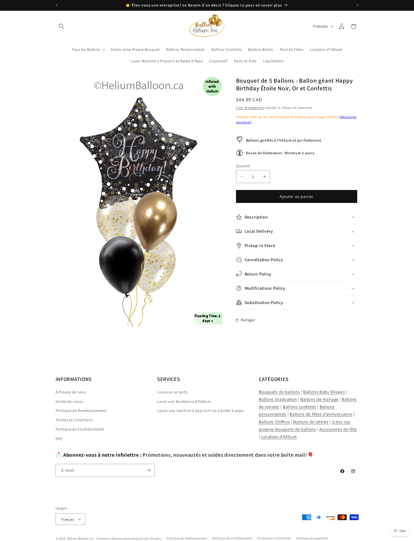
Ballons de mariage (319, 399)
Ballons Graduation (278, 399)
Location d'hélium (279, 436)
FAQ (59, 438)
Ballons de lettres (310, 422)
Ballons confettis (299, 407)
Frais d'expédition (250, 107)
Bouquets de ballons (279, 392)
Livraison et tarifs (172, 392)
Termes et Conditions (74, 420)
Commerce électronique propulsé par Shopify (128, 538)
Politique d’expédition (312, 538)
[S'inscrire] (148, 470)
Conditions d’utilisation (274, 538)
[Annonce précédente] (56, 5)
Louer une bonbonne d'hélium (184, 401)
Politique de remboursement (187, 538)
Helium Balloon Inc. (81, 538)
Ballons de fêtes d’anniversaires (321, 414)
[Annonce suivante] (357, 5)
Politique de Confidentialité (80, 429)
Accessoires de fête (338, 429)
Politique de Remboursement (81, 410)
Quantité (243, 166)
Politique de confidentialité (232, 538)
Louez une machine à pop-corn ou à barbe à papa (200, 410)
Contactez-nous (69, 401)
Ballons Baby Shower (324, 392)
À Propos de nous (71, 392)
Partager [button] (248, 319)
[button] (62, 26)
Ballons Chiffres (274, 422)
